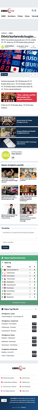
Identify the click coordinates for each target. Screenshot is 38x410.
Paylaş (5, 74)
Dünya (27, 16)
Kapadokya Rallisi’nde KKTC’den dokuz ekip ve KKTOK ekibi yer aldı (9, 198)
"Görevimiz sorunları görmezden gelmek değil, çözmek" (10, 180)
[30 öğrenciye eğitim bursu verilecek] (28, 173)
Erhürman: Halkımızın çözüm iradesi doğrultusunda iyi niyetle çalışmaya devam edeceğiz (28, 218)
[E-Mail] (12, 157)
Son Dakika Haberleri (9, 391)
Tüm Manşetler (26, 386)
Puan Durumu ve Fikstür (9, 386)
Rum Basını (11, 16)
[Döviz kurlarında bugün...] (19, 61)
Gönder (5, 247)
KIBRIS (3, 16)
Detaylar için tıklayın (19, 302)
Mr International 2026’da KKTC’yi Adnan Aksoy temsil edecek (9, 216)
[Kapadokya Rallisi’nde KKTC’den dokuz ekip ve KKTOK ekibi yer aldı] (10, 190)
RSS (5, 400)
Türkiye (20, 16)
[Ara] (33, 10)
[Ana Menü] (35, 10)
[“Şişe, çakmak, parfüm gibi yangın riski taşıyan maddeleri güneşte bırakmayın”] (28, 190)
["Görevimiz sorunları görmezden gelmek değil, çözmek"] (10, 173)
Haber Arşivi (25, 391)
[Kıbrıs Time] (7, 11)
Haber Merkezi (16, 154)
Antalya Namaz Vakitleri (10, 382)
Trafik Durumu (26, 382)
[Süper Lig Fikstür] (35, 309)
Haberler (4, 33)
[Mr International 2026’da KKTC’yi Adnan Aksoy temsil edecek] (10, 209)
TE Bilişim (23, 407)
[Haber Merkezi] (6, 155)
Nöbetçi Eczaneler (8, 378)
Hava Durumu (26, 378)
